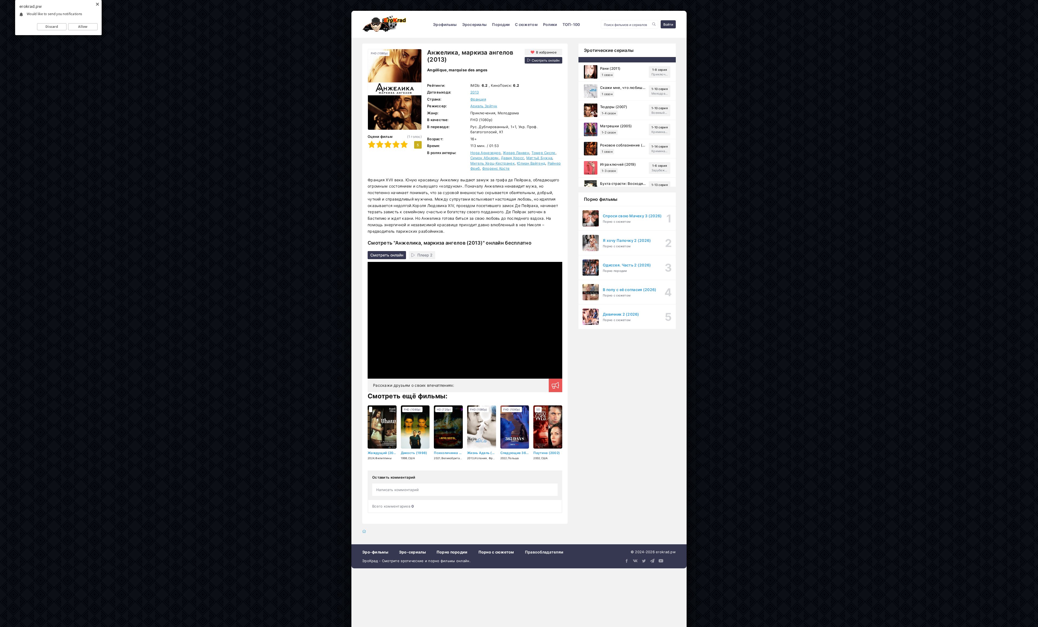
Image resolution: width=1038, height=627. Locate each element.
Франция (478, 99)
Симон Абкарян (484, 158)
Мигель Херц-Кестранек (492, 163)
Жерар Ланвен (516, 153)
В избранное (546, 52)
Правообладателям (544, 552)
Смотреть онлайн (386, 255)
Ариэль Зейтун (483, 106)
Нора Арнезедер (485, 153)
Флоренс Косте (496, 168)
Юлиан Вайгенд (531, 163)
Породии (501, 24)
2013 (474, 92)
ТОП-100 (571, 24)
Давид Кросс (512, 158)
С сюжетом (526, 24)
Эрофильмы (445, 24)
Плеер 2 (424, 255)
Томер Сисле (543, 153)
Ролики (550, 24)
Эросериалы (474, 24)
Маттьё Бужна (539, 158)
